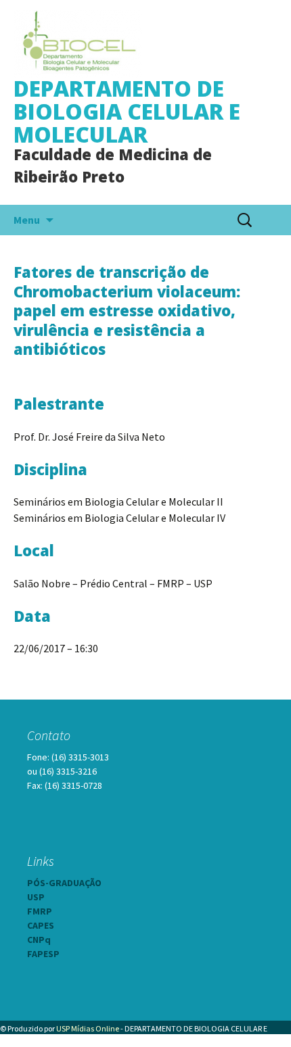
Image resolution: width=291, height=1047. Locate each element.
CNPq (39, 939)
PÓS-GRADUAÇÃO (64, 883)
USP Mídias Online (87, 1028)
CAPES (40, 925)
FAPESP (43, 954)
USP (36, 897)
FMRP (39, 911)
